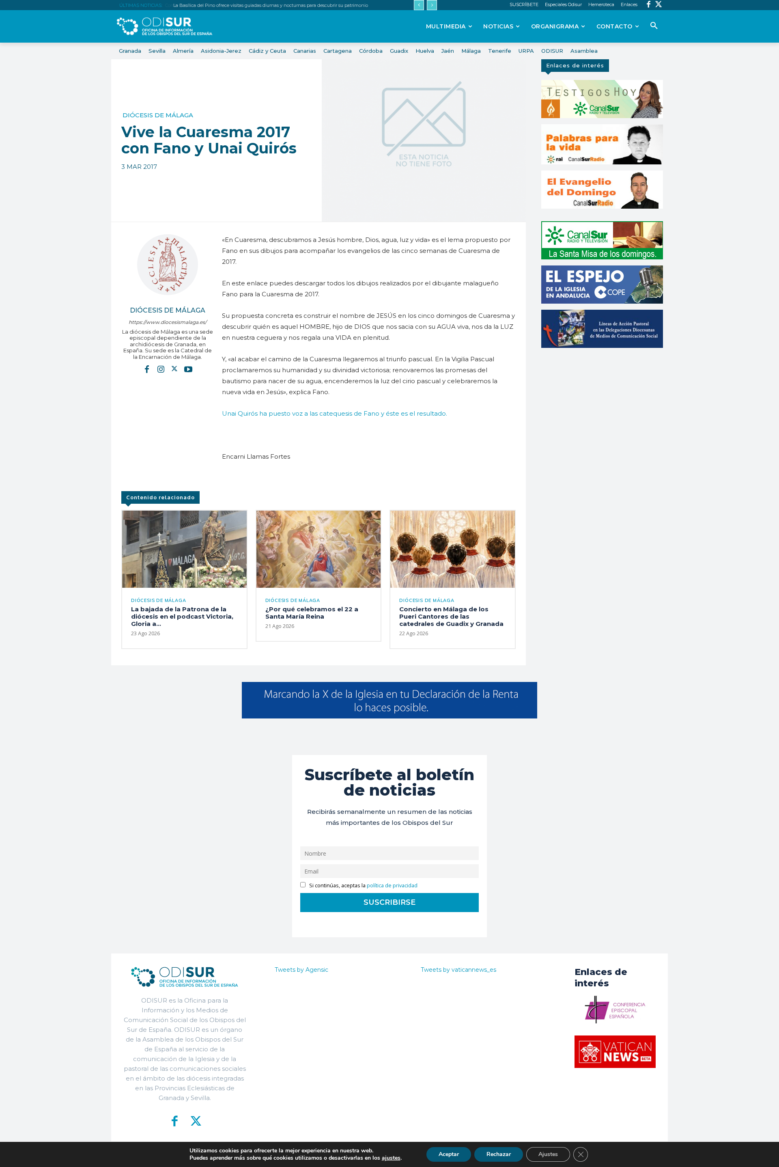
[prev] (419, 5)
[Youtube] (188, 369)
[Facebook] (648, 5)
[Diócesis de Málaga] (167, 264)
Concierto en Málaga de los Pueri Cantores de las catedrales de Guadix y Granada (451, 616)
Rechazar (498, 1154)
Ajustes (548, 1154)
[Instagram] (161, 369)
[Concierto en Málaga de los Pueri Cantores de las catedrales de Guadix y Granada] (452, 549)
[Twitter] (659, 5)
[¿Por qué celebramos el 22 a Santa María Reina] (318, 549)
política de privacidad (392, 885)
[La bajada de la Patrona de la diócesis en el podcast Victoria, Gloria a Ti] (184, 549)
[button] (654, 26)
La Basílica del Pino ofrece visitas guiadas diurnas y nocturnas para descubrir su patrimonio (269, 5)
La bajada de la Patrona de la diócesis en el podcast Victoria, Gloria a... (182, 616)
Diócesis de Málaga (158, 115)
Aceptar (449, 1154)
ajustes (391, 1158)
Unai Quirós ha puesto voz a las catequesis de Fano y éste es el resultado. (334, 413)
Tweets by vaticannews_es (458, 969)
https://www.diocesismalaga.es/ (168, 322)
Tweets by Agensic (301, 969)
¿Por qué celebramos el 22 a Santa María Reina (311, 612)
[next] (432, 5)
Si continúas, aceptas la (362, 885)
